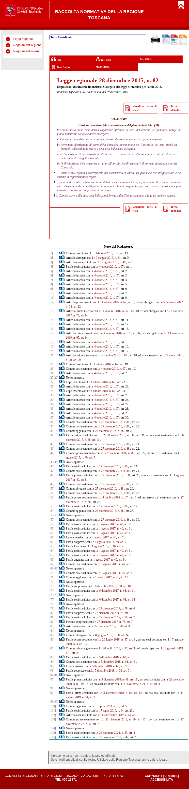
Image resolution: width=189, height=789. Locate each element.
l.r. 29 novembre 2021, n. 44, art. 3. (140, 684)
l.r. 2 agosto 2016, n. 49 (112, 262)
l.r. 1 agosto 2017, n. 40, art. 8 (112, 550)
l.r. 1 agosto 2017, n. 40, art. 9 (107, 559)
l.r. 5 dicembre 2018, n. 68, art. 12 (120, 693)
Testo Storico (63, 67)
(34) (156, 125)
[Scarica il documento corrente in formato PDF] (174, 43)
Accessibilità (161, 779)
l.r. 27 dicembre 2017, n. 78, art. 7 (111, 613)
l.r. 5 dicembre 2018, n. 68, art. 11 (117, 679)
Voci (58, 59)
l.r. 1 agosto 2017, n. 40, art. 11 (115, 573)
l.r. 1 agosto (177, 475)
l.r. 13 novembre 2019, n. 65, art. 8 (118, 715)
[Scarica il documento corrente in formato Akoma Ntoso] (183, 43)
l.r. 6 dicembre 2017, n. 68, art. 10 (111, 586)
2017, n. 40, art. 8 (76, 479)
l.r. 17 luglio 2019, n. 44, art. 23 (113, 710)
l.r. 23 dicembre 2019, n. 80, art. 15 (123, 719)
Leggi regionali (23, 39)
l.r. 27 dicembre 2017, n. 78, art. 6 (115, 608)
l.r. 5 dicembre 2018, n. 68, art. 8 (114, 657)
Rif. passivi (146, 58)
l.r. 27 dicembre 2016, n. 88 (113, 422)
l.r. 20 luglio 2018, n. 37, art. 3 (116, 639)
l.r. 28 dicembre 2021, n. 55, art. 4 (115, 732)
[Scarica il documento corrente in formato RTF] (166, 43)
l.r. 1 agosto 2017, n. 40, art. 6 (112, 524)
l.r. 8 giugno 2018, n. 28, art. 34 (110, 635)
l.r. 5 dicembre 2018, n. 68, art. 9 (107, 666)
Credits (170, 776)
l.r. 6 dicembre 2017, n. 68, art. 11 (115, 590)
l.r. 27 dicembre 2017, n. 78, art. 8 (110, 626)
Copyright (153, 776)
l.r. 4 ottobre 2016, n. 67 (109, 266)
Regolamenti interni (26, 51)
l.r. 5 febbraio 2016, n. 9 (104, 253)
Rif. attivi (105, 59)
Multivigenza (103, 66)
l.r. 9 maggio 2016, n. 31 (106, 257)
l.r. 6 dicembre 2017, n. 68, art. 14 (115, 599)
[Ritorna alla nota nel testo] (60, 253)
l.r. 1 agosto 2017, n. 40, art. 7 (106, 537)
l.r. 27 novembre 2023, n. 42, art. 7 (115, 737)
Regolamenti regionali (28, 45)
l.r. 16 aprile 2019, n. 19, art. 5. (109, 706)
